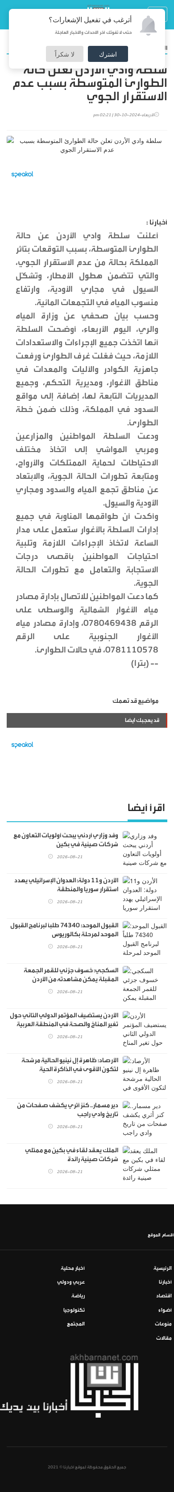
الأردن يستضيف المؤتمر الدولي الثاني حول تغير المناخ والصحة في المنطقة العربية (64, 1019)
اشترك (108, 53)
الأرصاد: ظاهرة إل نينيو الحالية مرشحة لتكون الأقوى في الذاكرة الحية (69, 1064)
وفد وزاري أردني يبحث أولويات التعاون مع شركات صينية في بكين (65, 840)
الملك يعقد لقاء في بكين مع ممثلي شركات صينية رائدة (71, 1154)
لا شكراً (65, 53)
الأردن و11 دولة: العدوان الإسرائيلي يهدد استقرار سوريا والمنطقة (66, 884)
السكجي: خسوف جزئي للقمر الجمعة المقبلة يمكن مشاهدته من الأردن (71, 974)
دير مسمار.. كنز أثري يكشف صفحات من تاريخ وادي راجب (67, 1109)
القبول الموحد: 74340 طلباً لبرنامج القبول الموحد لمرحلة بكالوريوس (64, 929)
